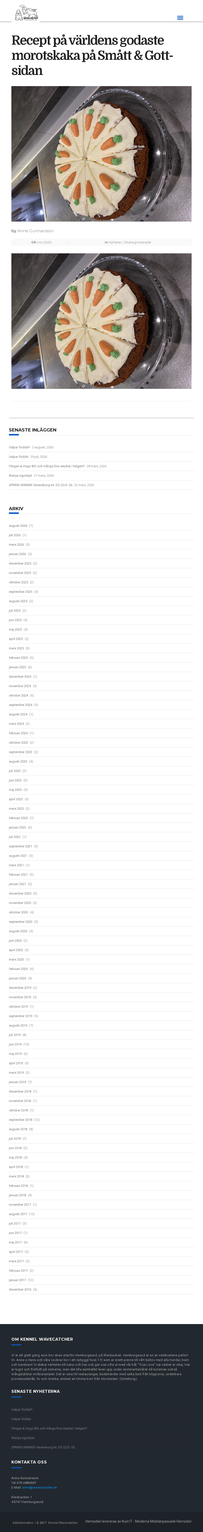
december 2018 (20, 1091)
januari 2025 (17, 667)
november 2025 (20, 573)
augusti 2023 (18, 761)
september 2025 (20, 592)
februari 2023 (18, 818)
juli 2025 (15, 610)
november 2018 (20, 1101)
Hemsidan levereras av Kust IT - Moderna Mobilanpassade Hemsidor (138, 1521)
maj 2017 (15, 1242)
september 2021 (20, 846)
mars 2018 (16, 1176)
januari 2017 (17, 1280)
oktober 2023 (18, 742)
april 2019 (16, 1063)
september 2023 (20, 752)
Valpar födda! (18, 457)
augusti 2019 (18, 1025)
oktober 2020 (18, 912)
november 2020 (20, 903)
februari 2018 (18, 1186)
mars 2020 (16, 959)
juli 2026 (15, 535)
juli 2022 (15, 837)
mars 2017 (16, 1261)
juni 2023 (15, 780)
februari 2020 (18, 969)
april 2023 (16, 799)
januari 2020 (17, 978)
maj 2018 (15, 1157)
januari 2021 (17, 884)
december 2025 (20, 563)
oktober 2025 (18, 582)
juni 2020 (15, 940)
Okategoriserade (137, 242)
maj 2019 (15, 1054)
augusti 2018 (18, 1129)
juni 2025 (15, 620)
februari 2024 (18, 733)
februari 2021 (18, 874)
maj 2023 (15, 790)
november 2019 (20, 997)
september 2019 (20, 1016)
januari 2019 (17, 1082)
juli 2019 (15, 1035)
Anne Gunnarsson (35, 231)
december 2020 (20, 893)
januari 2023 (17, 827)
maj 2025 (15, 629)
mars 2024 (16, 724)
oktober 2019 (18, 1006)
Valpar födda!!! (19, 447)
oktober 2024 (18, 695)
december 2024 (20, 676)
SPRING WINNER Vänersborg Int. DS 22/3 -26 (40, 485)
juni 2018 (15, 1148)
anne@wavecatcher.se (40, 1487)
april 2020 (16, 950)
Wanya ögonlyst (20, 475)
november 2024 (20, 686)
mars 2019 (16, 1072)
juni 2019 (15, 1044)
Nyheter (115, 242)
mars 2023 (16, 808)
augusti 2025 (18, 601)
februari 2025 (18, 658)
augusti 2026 (18, 526)
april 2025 (16, 639)
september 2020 (20, 922)
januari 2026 (17, 554)
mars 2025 (16, 648)
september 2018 (20, 1120)
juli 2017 (15, 1223)
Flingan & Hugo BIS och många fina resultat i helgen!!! (47, 466)
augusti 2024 (18, 714)
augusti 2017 (18, 1214)
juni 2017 (15, 1233)
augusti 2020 (18, 931)
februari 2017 (18, 1270)
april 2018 (16, 1167)
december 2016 (20, 1289)
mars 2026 (16, 544)
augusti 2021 (18, 856)
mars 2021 (16, 865)
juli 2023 (15, 771)
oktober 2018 (18, 1110)
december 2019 (20, 988)
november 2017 (20, 1204)
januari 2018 (17, 1195)
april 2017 (16, 1252)
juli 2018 (15, 1138)
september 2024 (20, 705)
